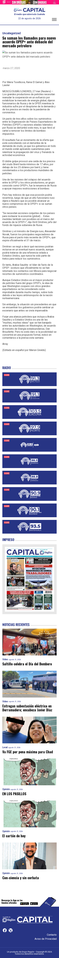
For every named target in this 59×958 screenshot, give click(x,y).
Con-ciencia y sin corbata (20, 878)
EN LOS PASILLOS (14, 794)
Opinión (6, 789)
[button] (54, 20)
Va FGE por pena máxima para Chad (27, 752)
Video (5, 659)
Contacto (52, 934)
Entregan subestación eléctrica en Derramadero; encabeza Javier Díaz (27, 708)
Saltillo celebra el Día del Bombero (27, 664)
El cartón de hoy (13, 836)
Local (5, 747)
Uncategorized (11, 33)
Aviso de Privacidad (46, 938)
